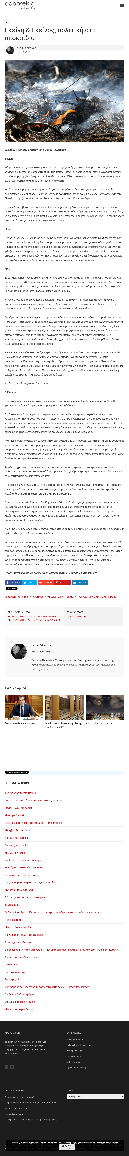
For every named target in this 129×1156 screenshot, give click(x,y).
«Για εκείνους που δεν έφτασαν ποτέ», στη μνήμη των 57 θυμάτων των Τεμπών (47, 986)
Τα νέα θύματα (12, 904)
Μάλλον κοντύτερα (15, 852)
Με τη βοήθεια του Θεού (18, 830)
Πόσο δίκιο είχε (13, 919)
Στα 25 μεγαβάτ (13, 979)
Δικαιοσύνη (11, 964)
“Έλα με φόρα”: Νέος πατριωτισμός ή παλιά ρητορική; (34, 822)
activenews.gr (74, 1061)
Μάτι (70, 596)
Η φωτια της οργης (78, 616)
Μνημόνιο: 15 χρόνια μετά (19, 889)
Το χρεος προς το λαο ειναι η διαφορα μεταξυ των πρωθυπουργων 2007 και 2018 (34, 618)
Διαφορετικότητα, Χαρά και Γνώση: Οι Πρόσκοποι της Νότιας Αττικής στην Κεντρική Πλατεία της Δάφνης (61, 949)
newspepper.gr (74, 1050)
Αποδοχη (67, 1146)
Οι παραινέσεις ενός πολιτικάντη (22, 874)
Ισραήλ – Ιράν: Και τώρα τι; (19, 807)
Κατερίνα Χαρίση (56, 596)
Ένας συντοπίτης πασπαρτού (21, 792)
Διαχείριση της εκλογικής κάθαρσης (24, 934)
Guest (8, 22)
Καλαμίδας (37, 596)
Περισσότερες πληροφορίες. (105, 1143)
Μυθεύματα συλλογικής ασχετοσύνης (25, 867)
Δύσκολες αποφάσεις (16, 837)
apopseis (11, 596)
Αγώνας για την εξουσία (18, 942)
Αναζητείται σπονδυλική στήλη (21, 956)
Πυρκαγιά (81, 596)
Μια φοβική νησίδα (15, 815)
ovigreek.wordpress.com (79, 1045)
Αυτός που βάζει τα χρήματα (20, 994)
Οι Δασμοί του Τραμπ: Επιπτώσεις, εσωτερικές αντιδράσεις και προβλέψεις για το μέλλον (53, 912)
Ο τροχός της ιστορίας (17, 845)
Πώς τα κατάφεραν (15, 971)
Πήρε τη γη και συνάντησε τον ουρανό (25, 897)
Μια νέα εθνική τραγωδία (18, 927)
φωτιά (113, 596)
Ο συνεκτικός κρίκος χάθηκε (20, 1001)
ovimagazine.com (75, 1039)
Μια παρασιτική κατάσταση (19, 1009)
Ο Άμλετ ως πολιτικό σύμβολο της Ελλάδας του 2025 (33, 800)
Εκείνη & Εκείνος (41, 645)
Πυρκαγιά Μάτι (98, 596)
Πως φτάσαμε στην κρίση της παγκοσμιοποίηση (31, 882)
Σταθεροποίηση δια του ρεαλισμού (23, 860)
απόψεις (23, 596)
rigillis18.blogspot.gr (77, 1067)
